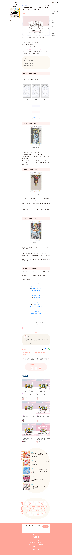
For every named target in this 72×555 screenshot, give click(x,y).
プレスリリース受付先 (32, 546)
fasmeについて (31, 540)
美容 (53, 13)
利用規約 (30, 544)
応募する (45, 526)
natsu (40, 42)
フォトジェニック (34, 510)
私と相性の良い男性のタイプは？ (36, 299)
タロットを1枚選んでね (28, 60)
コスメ (46, 506)
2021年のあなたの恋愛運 (36, 297)
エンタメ (54, 31)
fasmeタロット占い (37, 11)
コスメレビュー (28, 506)
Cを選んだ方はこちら (36, 117)
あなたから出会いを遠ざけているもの (36, 288)
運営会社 (39, 542)
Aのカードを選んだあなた (28, 61)
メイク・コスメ (55, 11)
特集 (53, 33)
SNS (53, 26)
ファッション (43, 508)
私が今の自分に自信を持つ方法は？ (36, 315)
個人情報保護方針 (40, 544)
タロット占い (31, 11)
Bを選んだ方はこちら (36, 111)
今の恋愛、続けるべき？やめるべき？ (36, 290)
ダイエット (38, 508)
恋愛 (23, 11)
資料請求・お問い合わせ (32, 542)
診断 (53, 22)
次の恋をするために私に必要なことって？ (36, 306)
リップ (42, 506)
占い (27, 11)
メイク (29, 510)
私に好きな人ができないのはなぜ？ (36, 313)
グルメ (53, 20)
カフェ (40, 510)
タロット (43, 11)
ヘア (53, 9)
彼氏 (33, 508)
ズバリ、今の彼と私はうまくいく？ (36, 311)
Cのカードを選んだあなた (28, 65)
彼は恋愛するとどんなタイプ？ (36, 304)
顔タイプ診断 (34, 506)
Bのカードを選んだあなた (28, 63)
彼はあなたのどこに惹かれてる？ (36, 295)
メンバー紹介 (40, 540)
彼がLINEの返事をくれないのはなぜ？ (36, 302)
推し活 (44, 510)
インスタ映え (29, 508)
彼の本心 (24, 13)
